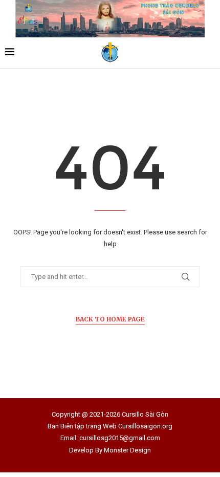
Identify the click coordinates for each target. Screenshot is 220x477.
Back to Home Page (110, 319)
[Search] (210, 53)
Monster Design (127, 450)
